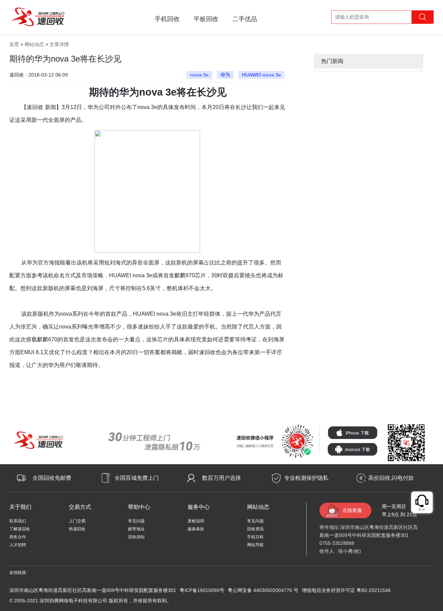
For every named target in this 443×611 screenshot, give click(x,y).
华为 (225, 75)
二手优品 (244, 19)
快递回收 (77, 529)
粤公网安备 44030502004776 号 (263, 590)
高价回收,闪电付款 (391, 478)
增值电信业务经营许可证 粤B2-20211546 (346, 590)
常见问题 (136, 521)
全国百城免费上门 (137, 478)
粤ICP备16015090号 (202, 590)
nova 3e (199, 75)
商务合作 (17, 536)
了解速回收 (19, 529)
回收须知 (136, 536)
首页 (14, 44)
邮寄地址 (136, 529)
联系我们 (17, 521)
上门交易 (77, 521)
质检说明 (196, 521)
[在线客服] (422, 502)
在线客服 (352, 510)
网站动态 (34, 44)
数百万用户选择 (221, 478)
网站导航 (255, 544)
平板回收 (205, 19)
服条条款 (196, 529)
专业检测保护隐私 (306, 478)
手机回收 (167, 19)
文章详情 (59, 44)
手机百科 (255, 536)
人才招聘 (17, 544)
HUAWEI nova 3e (261, 75)
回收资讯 (255, 529)
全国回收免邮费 (52, 478)
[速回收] (38, 16)
